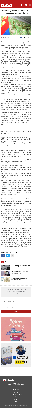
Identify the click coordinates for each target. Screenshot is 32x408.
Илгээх (16, 311)
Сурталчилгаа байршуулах (16, 394)
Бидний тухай (16, 392)
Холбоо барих (16, 389)
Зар (16, 396)
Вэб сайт (16, 399)
